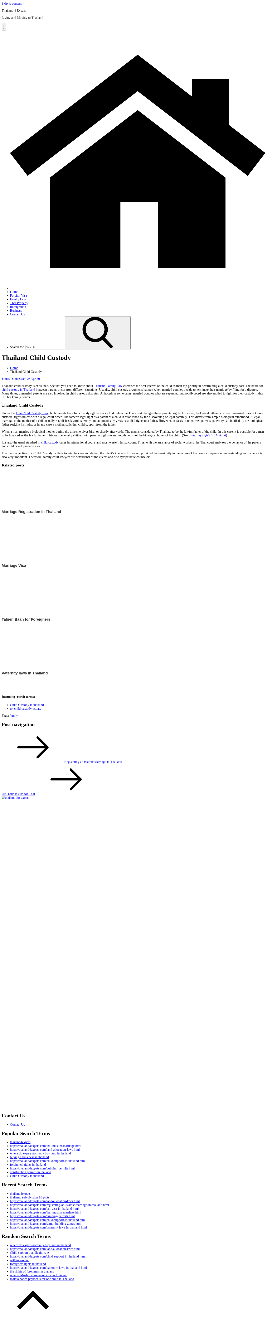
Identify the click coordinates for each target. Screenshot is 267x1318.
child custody (50, 442)
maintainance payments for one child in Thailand (42, 1279)
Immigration (18, 307)
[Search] (98, 332)
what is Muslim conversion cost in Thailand (38, 1275)
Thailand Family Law (108, 386)
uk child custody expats (25, 708)
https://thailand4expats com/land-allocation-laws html (45, 1149)
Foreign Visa (18, 295)
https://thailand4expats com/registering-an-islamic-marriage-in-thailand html (59, 1205)
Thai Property (19, 303)
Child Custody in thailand (27, 705)
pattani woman (19, 1260)
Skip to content (11, 3)
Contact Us (17, 314)
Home (14, 292)
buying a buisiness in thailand (29, 1157)
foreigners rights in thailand (28, 1164)
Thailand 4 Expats (14, 10)
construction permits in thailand (30, 1172)
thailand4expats (20, 1142)
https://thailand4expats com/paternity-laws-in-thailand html (48, 1227)
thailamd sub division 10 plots (29, 1197)
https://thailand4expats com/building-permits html (42, 1168)
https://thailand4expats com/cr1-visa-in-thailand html (44, 1208)
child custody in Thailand (18, 389)
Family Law (18, 299)
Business (16, 310)
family (14, 715)
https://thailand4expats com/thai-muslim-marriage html (45, 1146)
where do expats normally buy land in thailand (40, 1153)
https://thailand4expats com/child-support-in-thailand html (48, 1161)
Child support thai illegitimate (29, 1252)
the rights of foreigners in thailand (32, 1271)
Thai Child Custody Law (32, 413)
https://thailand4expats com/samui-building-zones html (45, 1223)
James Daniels (11, 379)
